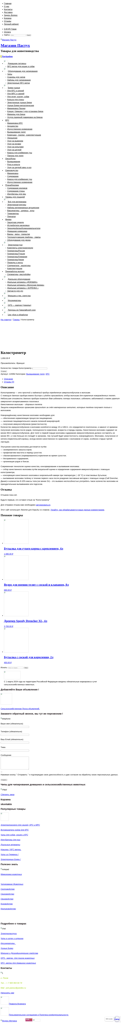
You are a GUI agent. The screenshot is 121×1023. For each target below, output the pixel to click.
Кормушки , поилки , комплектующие (24, 135)
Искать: (4, 667)
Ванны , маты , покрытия (18, 234)
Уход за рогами (14, 144)
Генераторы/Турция (16, 254)
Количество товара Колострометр (16, 368)
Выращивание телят (16, 132)
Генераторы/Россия (16, 251)
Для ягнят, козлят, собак (18, 96)
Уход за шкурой (14, 150)
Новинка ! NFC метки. (11, 849)
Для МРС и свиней (15, 94)
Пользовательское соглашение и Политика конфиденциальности (39, 1015)
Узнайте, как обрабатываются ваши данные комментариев (77, 510)
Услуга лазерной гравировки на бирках (25, 117)
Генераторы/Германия (17, 257)
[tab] (62, 378)
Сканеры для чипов (16, 77)
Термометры (13, 213)
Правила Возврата (17, 1004)
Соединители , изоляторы (19, 265)
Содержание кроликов (17, 188)
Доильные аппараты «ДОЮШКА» (22, 282)
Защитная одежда (15, 222)
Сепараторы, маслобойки (18, 274)
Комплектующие (14, 268)
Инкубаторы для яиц (16, 194)
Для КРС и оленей (15, 91)
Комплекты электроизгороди (20, 248)
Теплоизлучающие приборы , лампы (24, 237)
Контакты (8, 9)
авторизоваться (43, 505)
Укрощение (12, 138)
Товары (16, 320)
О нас (6, 6)
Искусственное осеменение (19, 129)
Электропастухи (9, 933)
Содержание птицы (16, 191)
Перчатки (11, 216)
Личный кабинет (11, 24)
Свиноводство (7, 894)
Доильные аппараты (10, 844)
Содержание (13, 176)
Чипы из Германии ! (10, 854)
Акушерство (12, 126)
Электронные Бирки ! (11, 859)
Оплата (7, 32)
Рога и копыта (13, 164)
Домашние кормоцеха (17, 231)
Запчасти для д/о (15, 291)
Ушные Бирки (7, 948)
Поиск (26, 667)
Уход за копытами (15, 147)
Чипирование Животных (12, 884)
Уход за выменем (15, 141)
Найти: (7, 35)
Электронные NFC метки (18, 83)
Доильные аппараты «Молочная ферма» (25, 285)
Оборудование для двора (19, 240)
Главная (7, 3)
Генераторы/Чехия (15, 259)
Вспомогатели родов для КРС (15, 830)
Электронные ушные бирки (19, 102)
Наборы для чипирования (19, 80)
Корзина (7, 18)
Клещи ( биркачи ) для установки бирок (25, 111)
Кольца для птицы (15, 99)
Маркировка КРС (15, 123)
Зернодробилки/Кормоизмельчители (23, 228)
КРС (48, 374)
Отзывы (7, 21)
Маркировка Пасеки (16, 108)
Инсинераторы (8, 943)
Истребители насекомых (18, 225)
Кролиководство (8, 909)
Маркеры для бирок (16, 114)
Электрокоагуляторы (16, 205)
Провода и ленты (15, 262)
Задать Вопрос (11, 15)
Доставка (8, 12)
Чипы (9, 74)
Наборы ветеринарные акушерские (23, 207)
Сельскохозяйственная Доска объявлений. (20, 709)
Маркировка (12, 173)
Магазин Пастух (15, 45)
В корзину (3, 371)
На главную (6, 320)
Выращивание (13, 161)
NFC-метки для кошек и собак (21, 66)
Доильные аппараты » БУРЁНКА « (23, 288)
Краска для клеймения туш (19, 153)
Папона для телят (15, 155)
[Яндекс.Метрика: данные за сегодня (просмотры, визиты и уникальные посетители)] (9, 1020)
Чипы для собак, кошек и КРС (14, 835)
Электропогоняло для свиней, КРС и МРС (20, 825)
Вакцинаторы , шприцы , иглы (20, 210)
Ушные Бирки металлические (20, 105)
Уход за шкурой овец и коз (19, 167)
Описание (8, 379)
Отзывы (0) (9, 382)
